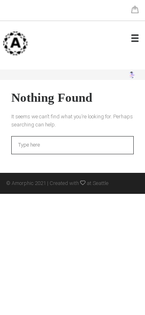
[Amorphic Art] (15, 43)
